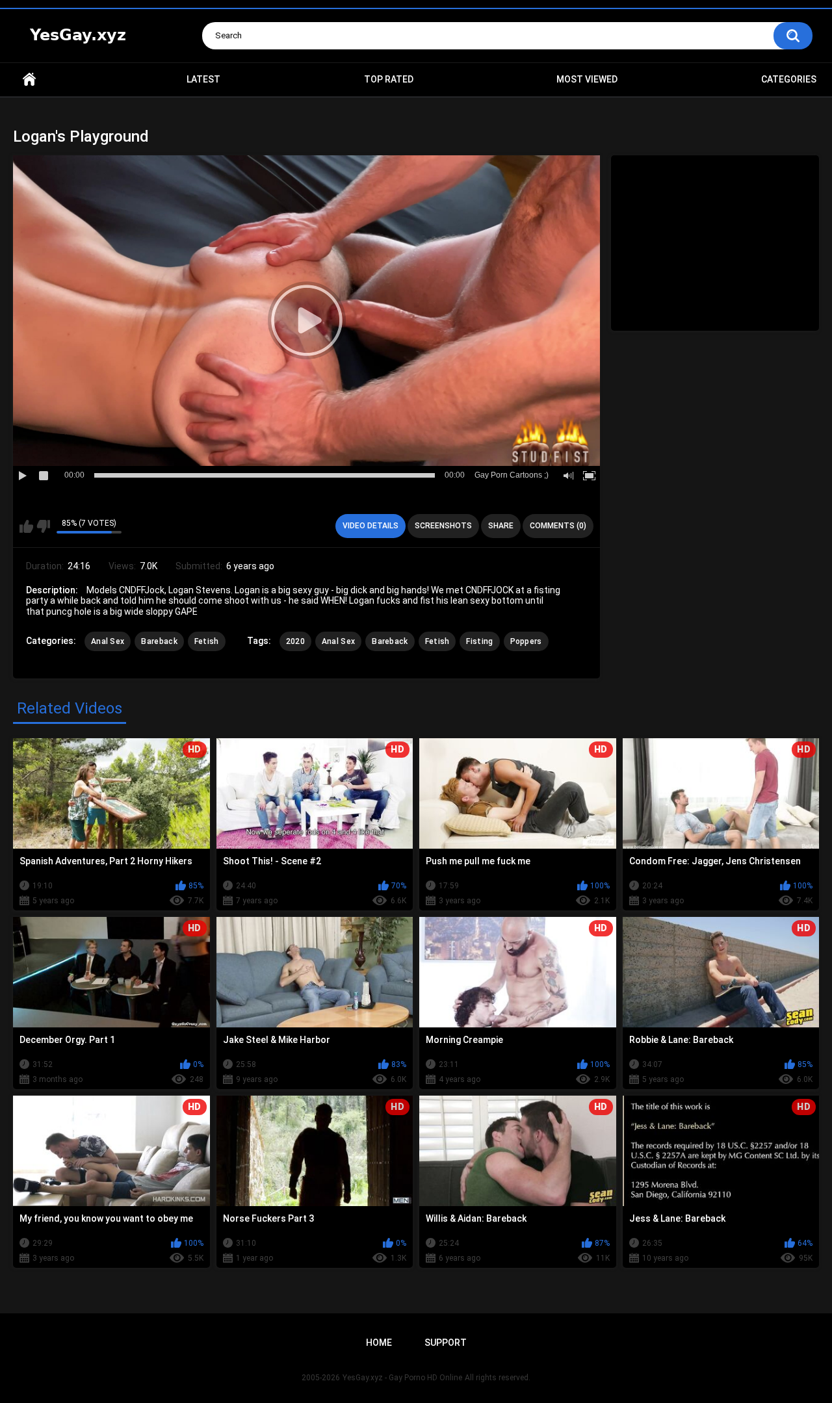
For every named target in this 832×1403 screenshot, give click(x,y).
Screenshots (443, 525)
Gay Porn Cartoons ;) (511, 475)
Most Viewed (587, 79)
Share (501, 525)
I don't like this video (43, 526)
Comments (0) (558, 525)
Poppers (526, 641)
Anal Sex (107, 641)
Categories (788, 79)
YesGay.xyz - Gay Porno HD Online (402, 1377)
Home (29, 79)
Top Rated (388, 79)
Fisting (479, 641)
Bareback (159, 641)
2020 (295, 641)
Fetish (206, 641)
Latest (203, 79)
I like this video (26, 526)
